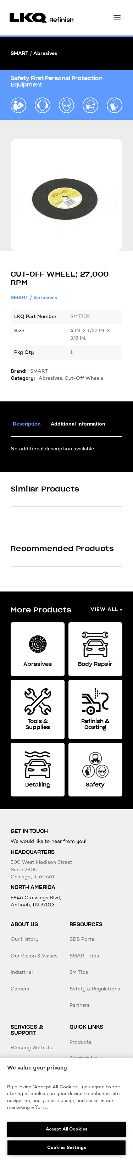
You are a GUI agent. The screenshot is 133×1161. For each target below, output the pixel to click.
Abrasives (45, 53)
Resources (86, 924)
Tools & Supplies (38, 724)
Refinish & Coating (95, 724)
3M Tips (79, 972)
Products (80, 1042)
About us (24, 924)
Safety (95, 785)
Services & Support (27, 1030)
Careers (20, 989)
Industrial (22, 972)
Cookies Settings (66, 1147)
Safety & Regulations (95, 989)
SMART (19, 53)
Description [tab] (27, 424)
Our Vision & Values (34, 956)
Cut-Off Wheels (84, 378)
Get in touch (29, 831)
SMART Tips (84, 956)
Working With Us (31, 1048)
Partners (79, 1005)
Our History (24, 939)
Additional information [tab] (78, 424)
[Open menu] (117, 17)
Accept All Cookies (67, 1129)
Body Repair (95, 664)
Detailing (37, 785)
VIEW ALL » (106, 609)
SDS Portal (82, 939)
